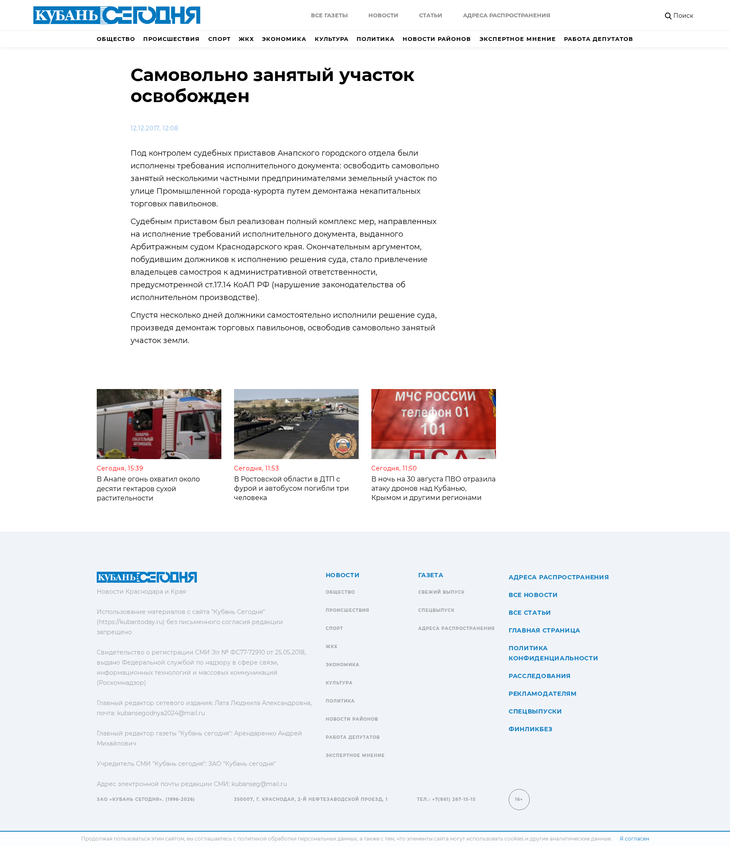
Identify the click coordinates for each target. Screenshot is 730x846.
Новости (383, 15)
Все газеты (329, 15)
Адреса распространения (506, 15)
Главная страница (544, 630)
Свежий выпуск (441, 592)
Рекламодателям (543, 693)
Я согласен (634, 838)
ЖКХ (246, 38)
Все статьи (530, 612)
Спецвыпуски (535, 711)
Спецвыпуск (436, 610)
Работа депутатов (598, 38)
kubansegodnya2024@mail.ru (161, 713)
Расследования (540, 676)
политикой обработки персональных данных (297, 838)
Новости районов (437, 38)
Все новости (533, 595)
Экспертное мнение (517, 38)
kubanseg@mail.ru (259, 784)
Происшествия (171, 38)
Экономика (284, 38)
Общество (116, 38)
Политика (376, 38)
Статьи (430, 15)
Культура (332, 38)
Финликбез (530, 729)
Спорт (219, 38)
